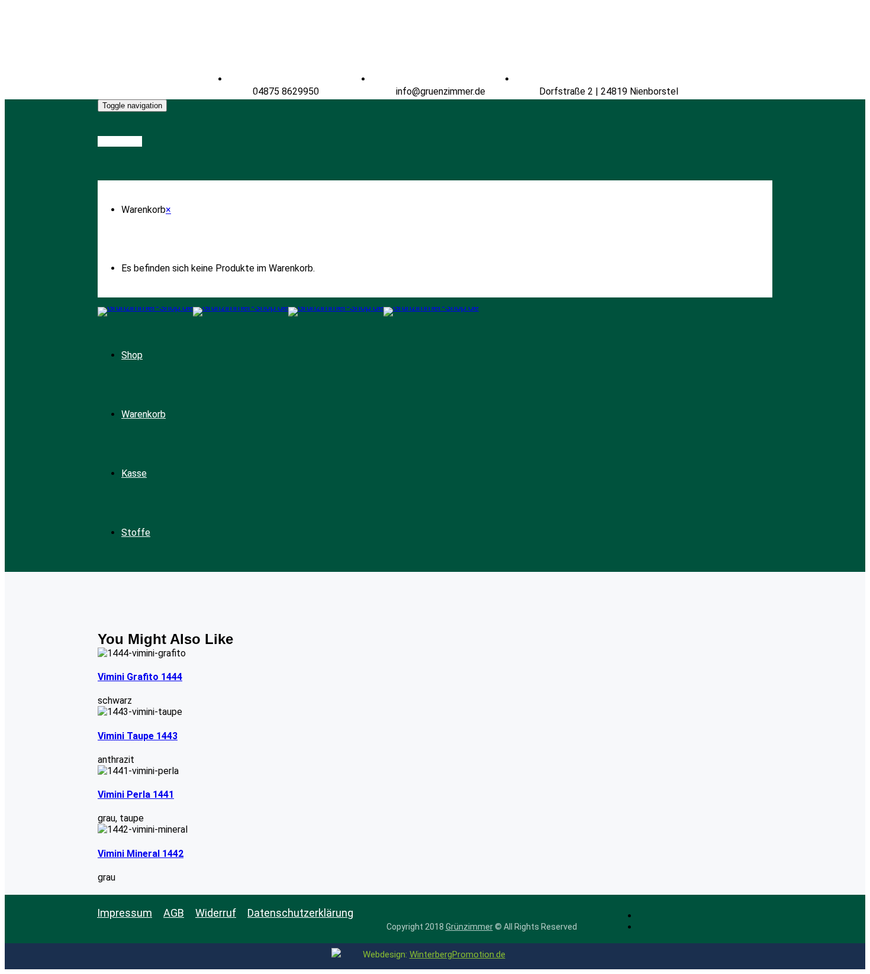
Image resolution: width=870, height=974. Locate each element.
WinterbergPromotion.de (457, 954)
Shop (132, 355)
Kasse (134, 473)
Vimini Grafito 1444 (140, 676)
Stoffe (135, 532)
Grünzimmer (469, 926)
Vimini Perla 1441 (136, 794)
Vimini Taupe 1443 (138, 736)
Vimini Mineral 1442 (140, 853)
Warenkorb (143, 414)
